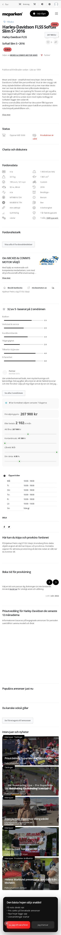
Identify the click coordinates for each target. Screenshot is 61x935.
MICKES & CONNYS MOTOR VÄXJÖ (23, 55)
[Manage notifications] (6, 923)
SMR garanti (52, 218)
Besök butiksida (15, 287)
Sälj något (41, 13)
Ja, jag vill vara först (18, 925)
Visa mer (6, 114)
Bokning (26, 4)
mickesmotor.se (39, 287)
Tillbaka (10, 21)
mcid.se (13, 589)
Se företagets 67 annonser (18, 720)
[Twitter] (9, 527)
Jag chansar (43, 925)
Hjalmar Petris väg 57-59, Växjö (16, 291)
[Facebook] (4, 527)
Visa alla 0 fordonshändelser (18, 244)
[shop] (34, 4)
